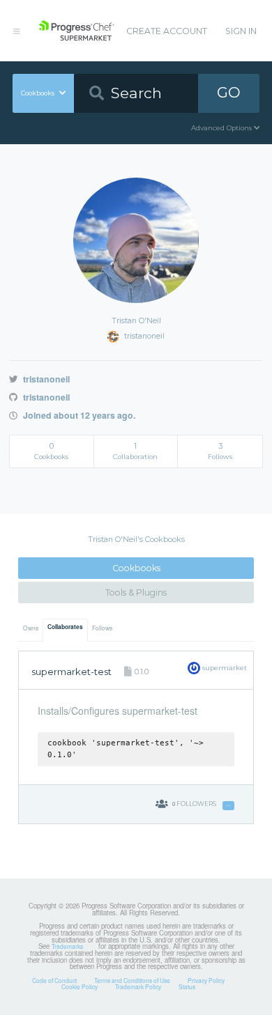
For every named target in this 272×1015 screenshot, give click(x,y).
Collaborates (65, 627)
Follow (228, 805)
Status (187, 986)
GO (229, 92)
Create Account (166, 31)
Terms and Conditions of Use (132, 980)
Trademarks (67, 946)
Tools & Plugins (136, 592)
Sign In (241, 31)
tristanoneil (45, 379)
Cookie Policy (79, 986)
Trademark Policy (138, 986)
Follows (102, 627)
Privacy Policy (206, 980)
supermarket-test (71, 671)
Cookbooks (136, 568)
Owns (30, 627)
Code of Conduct (54, 980)
